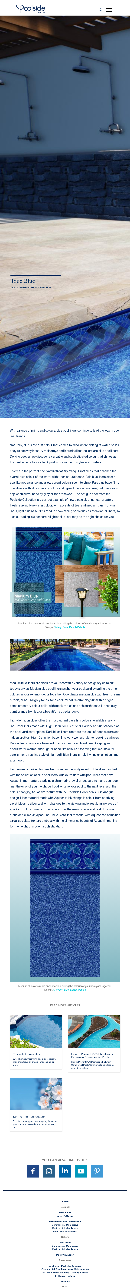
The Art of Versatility (26, 1054)
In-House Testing (65, 1276)
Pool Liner (65, 1212)
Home (65, 1201)
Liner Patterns (65, 1216)
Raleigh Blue (61, 627)
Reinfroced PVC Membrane (65, 1221)
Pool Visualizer (65, 1255)
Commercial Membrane (65, 1225)
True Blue (45, 287)
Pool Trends (32, 287)
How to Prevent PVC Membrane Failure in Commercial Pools (92, 1056)
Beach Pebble (77, 627)
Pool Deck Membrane (65, 1231)
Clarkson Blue (61, 989)
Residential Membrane (65, 1228)
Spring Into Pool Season (29, 1116)
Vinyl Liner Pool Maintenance (65, 1266)
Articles (65, 1281)
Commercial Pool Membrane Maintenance (65, 1269)
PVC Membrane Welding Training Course (65, 1272)
